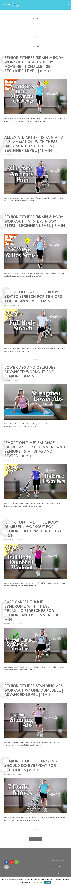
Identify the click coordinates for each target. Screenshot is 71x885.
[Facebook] (6, 862)
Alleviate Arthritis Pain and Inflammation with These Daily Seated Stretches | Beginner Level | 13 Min (33, 144)
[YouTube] (11, 862)
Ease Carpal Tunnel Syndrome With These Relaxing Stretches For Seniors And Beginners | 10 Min (31, 611)
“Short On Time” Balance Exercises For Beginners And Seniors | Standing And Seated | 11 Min (34, 449)
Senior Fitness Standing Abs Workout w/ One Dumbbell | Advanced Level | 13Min (33, 690)
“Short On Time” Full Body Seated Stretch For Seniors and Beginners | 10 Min (33, 297)
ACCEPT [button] (47, 882)
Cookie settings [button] (37, 882)
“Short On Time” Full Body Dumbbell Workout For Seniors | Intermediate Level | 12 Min (34, 529)
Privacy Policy (55, 866)
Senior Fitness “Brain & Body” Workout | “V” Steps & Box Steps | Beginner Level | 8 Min (34, 221)
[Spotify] (16, 862)
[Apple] (6, 867)
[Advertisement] (36, 27)
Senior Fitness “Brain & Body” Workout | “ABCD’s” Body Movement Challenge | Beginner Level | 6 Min (34, 64)
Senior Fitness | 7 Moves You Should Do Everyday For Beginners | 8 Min (33, 766)
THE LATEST (55, 861)
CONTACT (62, 861)
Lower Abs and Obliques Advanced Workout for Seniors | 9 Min (29, 372)
